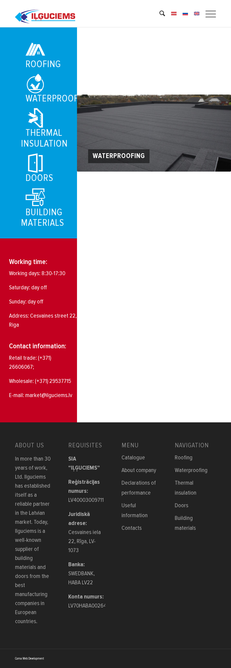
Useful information (135, 510)
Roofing (183, 457)
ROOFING (43, 64)
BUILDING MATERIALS (42, 218)
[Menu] (207, 13)
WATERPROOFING (59, 98)
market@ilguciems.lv (48, 395)
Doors (181, 505)
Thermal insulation (185, 487)
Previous (91, 133)
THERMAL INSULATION (44, 138)
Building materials (185, 523)
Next (217, 133)
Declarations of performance (139, 487)
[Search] (159, 13)
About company (139, 470)
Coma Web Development (29, 658)
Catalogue (133, 457)
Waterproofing (191, 470)
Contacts (132, 528)
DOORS (39, 178)
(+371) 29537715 (53, 381)
